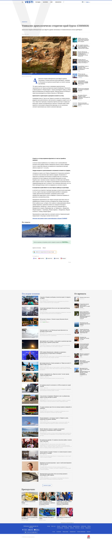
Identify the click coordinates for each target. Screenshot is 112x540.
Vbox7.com (53, 526)
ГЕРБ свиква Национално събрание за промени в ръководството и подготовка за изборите (53, 352)
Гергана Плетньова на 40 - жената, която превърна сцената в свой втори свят (85, 331)
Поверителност (73, 531)
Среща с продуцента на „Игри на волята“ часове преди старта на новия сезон (54, 374)
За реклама (59, 531)
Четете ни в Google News (32, 532)
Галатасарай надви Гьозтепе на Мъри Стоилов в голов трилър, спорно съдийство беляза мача (84, 346)
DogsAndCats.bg (76, 526)
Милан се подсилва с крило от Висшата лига (85, 355)
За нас (54, 531)
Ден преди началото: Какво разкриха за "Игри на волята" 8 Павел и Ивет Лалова (55, 363)
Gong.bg (58, 526)
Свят (51, 2)
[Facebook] (90, 533)
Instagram (64, 258)
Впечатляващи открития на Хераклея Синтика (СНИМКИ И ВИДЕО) (30, 235)
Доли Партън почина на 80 (64, 517)
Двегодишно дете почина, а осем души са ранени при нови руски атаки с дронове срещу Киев (55, 341)
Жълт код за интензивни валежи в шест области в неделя (85, 362)
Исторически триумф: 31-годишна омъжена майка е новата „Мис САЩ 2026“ (56, 440)
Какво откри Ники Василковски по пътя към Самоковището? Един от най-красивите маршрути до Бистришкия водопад (85, 315)
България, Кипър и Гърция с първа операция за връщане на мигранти (84, 97)
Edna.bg (82, 527)
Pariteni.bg (77, 527)
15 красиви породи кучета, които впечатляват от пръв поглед (85, 305)
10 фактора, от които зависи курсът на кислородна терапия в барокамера (64, 503)
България (45, 2)
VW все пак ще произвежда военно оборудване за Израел (83, 75)
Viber (36, 258)
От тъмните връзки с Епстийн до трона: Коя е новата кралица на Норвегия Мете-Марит (83, 46)
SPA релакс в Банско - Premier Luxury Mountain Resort (54, 319)
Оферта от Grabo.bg (43, 320)
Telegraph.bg (87, 527)
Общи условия (65, 531)
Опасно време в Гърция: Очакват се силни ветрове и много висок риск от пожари (56, 452)
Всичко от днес (47, 485)
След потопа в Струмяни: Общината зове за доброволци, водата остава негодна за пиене (55, 396)
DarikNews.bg (64, 526)
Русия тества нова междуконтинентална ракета (83, 104)
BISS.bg (89, 526)
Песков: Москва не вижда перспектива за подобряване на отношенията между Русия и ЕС (83, 54)
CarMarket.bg (83, 526)
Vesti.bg (29, 2)
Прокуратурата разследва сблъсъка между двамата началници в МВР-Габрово (53, 474)
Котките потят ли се (84, 297)
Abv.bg (48, 526)
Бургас (44, 247)
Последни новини (31, 294)
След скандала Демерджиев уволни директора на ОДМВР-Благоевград (83, 82)
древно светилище (37, 247)
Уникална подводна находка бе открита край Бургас (62, 236)
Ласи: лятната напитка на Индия (28, 502)
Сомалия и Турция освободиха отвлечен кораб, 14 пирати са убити (55, 297)
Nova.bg (70, 526)
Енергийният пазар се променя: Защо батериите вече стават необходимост (83, 68)
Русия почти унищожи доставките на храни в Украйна (83, 89)
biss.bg (79, 70)
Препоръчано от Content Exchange (66, 522)
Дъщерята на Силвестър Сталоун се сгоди (84, 338)
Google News (49, 258)
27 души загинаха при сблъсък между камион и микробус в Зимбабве (56, 407)
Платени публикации (81, 531)
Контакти (88, 531)
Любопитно (58, 2)
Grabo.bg (72, 527)
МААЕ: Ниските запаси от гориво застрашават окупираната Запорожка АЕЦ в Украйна (52, 429)
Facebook (57, 258)
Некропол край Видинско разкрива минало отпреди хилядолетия (45, 235)
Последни (37, 2)
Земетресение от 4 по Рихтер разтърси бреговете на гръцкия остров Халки (54, 330)
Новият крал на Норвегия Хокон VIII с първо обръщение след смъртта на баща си (83, 61)
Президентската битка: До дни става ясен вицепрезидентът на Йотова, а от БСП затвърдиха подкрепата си (85, 371)
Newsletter (42, 258)
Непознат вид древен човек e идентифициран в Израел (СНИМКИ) (50, 218)
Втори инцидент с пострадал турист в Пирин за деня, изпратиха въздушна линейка (54, 418)
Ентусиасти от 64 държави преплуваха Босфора (85, 324)
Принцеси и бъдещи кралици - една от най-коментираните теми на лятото (56, 463)
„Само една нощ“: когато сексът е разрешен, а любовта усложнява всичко (47, 503)
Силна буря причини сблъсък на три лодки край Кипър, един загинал (55, 308)
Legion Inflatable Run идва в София (46, 518)
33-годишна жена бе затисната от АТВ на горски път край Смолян (55, 385)
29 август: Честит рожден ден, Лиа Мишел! (30, 518)
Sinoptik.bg (66, 527)
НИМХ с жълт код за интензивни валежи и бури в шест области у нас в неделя (83, 40)
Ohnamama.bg (60, 527)
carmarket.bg (80, 77)
